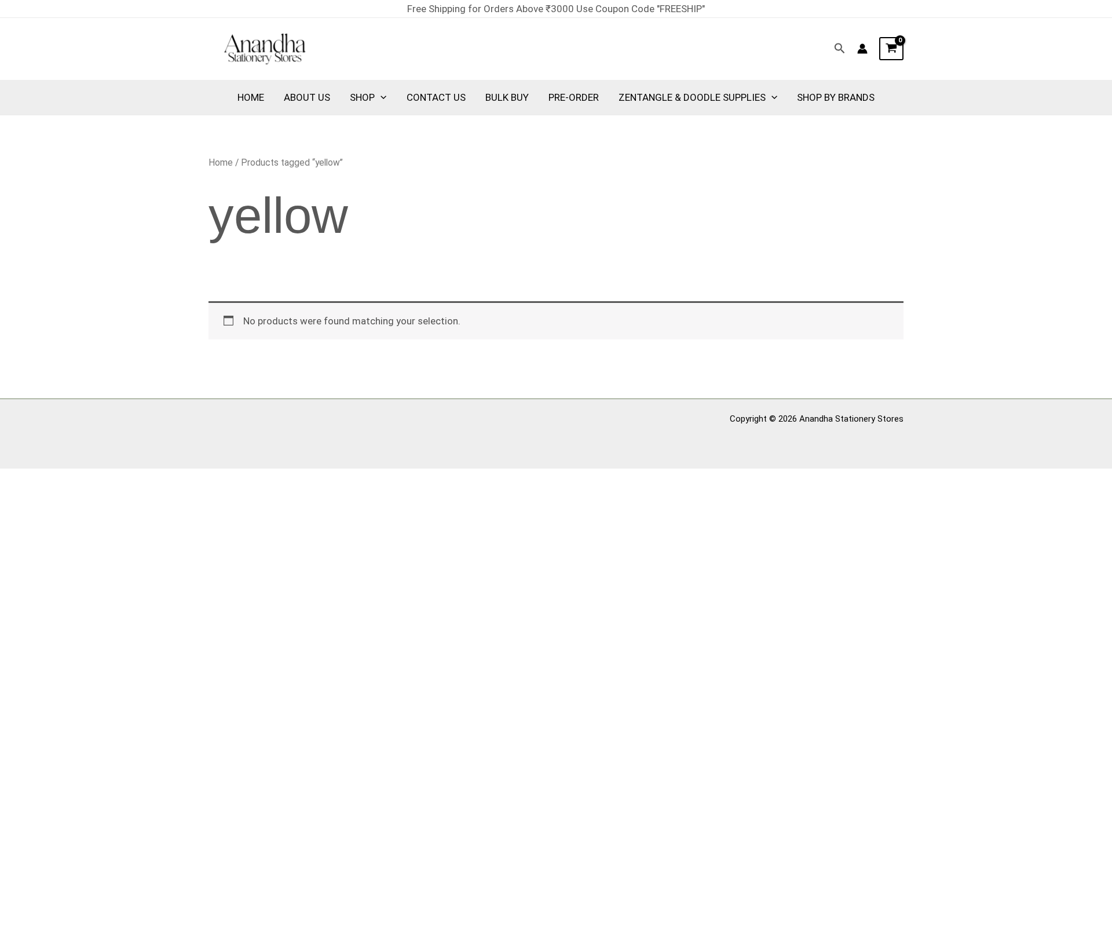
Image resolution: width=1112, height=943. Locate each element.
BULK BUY (507, 97)
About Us (307, 97)
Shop (362, 97)
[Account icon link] (862, 48)
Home (250, 97)
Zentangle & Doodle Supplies (692, 97)
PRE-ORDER (573, 97)
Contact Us (436, 97)
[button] (840, 49)
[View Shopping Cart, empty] (891, 48)
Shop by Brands (836, 97)
